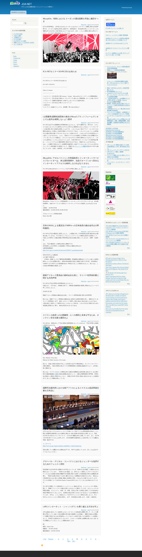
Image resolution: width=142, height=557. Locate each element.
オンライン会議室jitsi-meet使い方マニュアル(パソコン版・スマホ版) (117, 54)
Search (15, 62)
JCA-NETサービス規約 (20, 41)
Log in (88, 24)
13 (72, 539)
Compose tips (16, 58)
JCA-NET (27, 4)
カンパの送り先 (18, 44)
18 (95, 539)
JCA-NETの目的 (18, 34)
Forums (15, 60)
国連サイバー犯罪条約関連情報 (116, 70)
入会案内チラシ (18, 37)
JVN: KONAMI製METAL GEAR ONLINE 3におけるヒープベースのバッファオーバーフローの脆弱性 (117, 227)
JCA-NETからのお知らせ (18, 12)
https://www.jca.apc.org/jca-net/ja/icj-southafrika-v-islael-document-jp (62, 446)
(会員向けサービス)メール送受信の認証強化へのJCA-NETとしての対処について (117, 39)
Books (15, 56)
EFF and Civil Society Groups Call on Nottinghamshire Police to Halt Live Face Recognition (116, 259)
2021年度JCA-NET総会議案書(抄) (115, 139)
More (128, 248)
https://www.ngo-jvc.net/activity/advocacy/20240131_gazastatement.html (63, 250)
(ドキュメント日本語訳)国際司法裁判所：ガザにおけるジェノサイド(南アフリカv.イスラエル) (118, 83)
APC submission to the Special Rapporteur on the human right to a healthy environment (117, 294)
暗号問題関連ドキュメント (114, 91)
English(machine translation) (113, 130)
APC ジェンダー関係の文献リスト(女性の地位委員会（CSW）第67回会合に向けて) (118, 146)
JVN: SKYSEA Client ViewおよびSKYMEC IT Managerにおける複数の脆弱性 (117, 232)
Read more (83, 24)
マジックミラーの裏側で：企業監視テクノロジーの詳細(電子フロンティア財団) (118, 113)
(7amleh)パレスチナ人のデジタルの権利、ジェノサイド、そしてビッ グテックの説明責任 (118, 94)
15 (81, 539)
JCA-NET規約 (17, 39)
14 (77, 539)
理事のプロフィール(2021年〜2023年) (24, 42)
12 (67, 539)
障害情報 (125, 35)
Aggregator (16, 66)
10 (58, 539)
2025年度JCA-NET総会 (112, 128)
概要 (116, 96)
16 (86, 539)
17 (91, 539)
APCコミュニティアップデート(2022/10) (118, 150)
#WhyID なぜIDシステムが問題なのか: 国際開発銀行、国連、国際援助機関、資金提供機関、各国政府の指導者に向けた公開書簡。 (118, 121)
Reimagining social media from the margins (117, 303)
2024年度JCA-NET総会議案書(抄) (115, 132)
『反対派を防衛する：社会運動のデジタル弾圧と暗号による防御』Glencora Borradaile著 (118, 100)
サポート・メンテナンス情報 (114, 35)
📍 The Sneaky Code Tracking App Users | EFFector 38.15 (116, 273)
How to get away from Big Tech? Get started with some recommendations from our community (117, 310)
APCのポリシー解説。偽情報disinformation (115, 152)
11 (63, 539)
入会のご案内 (17, 36)
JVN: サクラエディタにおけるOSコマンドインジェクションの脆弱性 (117, 239)
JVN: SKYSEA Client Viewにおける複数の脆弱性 (117, 236)
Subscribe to (42, 545)
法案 (56, 374)
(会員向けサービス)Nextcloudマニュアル (117, 43)
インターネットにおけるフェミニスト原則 (118, 116)
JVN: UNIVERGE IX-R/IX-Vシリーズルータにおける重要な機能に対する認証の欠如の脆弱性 (117, 244)
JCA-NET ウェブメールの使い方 (115, 28)
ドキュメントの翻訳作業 (81, 146)
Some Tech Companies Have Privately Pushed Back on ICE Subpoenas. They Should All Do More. (117, 269)
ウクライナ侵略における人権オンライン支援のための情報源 (118, 156)
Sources (15, 64)
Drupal (130, 7)
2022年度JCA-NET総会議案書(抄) (115, 137)
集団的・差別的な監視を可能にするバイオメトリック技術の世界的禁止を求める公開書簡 (118, 105)
